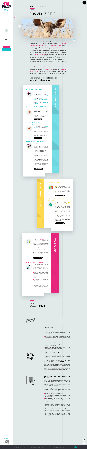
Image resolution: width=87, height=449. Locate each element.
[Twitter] (84, 443)
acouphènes (37, 54)
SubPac (46, 283)
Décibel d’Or (48, 69)
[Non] (85, 447)
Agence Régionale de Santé (39, 241)
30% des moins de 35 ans (54, 47)
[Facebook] (84, 440)
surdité (43, 54)
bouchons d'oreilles (38, 99)
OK (75, 447)
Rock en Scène (58, 210)
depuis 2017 (46, 95)
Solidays (65, 208)
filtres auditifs (45, 99)
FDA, (62, 205)
